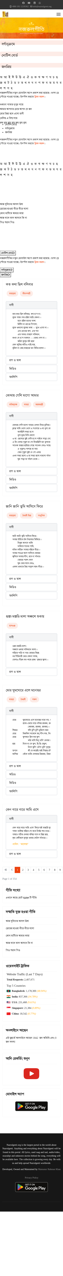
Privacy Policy (31, 1177)
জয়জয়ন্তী (39, 404)
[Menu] (59, 14)
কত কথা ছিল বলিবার (19, 284)
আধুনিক (41, 515)
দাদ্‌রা (26, 404)
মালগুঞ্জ (12, 625)
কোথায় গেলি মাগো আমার (22, 395)
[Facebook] (23, 2)
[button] (31, 305)
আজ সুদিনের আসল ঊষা (11, 204)
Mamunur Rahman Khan (49, 1169)
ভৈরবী (23, 699)
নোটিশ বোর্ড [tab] (11, 124)
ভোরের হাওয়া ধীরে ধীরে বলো (14, 208)
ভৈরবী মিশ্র (26, 515)
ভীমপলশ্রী (26, 293)
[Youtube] (29, 2)
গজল (34, 699)
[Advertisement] (31, 1243)
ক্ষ (43, 77)
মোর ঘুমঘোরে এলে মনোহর (23, 690)
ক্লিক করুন (39, 96)
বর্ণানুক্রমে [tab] (10, 128)
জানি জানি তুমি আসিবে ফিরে (24, 506)
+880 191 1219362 (20, 6)
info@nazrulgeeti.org (42, 6)
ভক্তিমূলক (13, 404)
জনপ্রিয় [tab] (8, 132)
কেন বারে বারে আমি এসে (22, 809)
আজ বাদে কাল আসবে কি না (13, 217)
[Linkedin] (35, 2)
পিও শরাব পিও (7, 222)
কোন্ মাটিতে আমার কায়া (12, 213)
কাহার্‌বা (12, 293)
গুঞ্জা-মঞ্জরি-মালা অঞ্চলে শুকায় (25, 616)
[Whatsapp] (40, 2)
